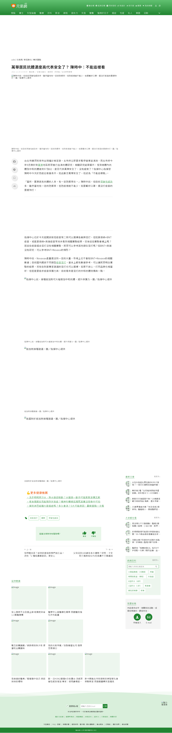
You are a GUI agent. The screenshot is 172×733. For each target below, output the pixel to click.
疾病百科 (88, 717)
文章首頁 (104, 717)
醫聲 (91, 12)
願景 (139, 6)
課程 (65, 12)
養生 (21, 12)
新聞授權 (66, 724)
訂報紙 (108, 724)
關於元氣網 (59, 717)
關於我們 (116, 724)
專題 (138, 12)
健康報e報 (73, 706)
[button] (159, 13)
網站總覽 (125, 724)
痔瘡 (152, 572)
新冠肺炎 (28, 59)
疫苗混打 (61, 262)
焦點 (13, 12)
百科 (49, 12)
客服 (58, 724)
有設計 (122, 6)
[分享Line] (14, 170)
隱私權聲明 (90, 724)
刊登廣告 (47, 724)
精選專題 (79, 717)
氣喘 (142, 590)
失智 (83, 12)
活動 (146, 12)
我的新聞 (148, 6)
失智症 (151, 576)
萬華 (40, 165)
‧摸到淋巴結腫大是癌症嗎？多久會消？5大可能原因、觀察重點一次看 (65, 505)
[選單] (159, 6)
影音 (57, 12)
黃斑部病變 (133, 590)
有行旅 (131, 6)
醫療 (41, 12)
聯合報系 (100, 724)
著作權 (82, 724)
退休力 (74, 12)
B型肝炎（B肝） (135, 581)
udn (13, 59)
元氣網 (19, 59)
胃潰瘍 (147, 586)
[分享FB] (14, 161)
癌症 (114, 12)
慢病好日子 (102, 12)
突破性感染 (107, 181)
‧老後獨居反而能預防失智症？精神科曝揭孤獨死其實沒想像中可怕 (63, 501)
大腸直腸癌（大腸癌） (137, 572)
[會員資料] (155, 6)
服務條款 (75, 724)
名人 (130, 12)
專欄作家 (113, 717)
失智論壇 (31, 12)
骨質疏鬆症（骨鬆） (136, 576)
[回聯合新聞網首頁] (13, 6)
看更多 (157, 476)
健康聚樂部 (70, 717)
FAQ (54, 724)
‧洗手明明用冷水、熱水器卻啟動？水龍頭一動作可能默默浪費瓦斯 (63, 497)
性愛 (122, 12)
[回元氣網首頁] (21, 5)
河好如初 (112, 6)
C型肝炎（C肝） (135, 586)
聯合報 (91, 6)
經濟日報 (101, 6)
